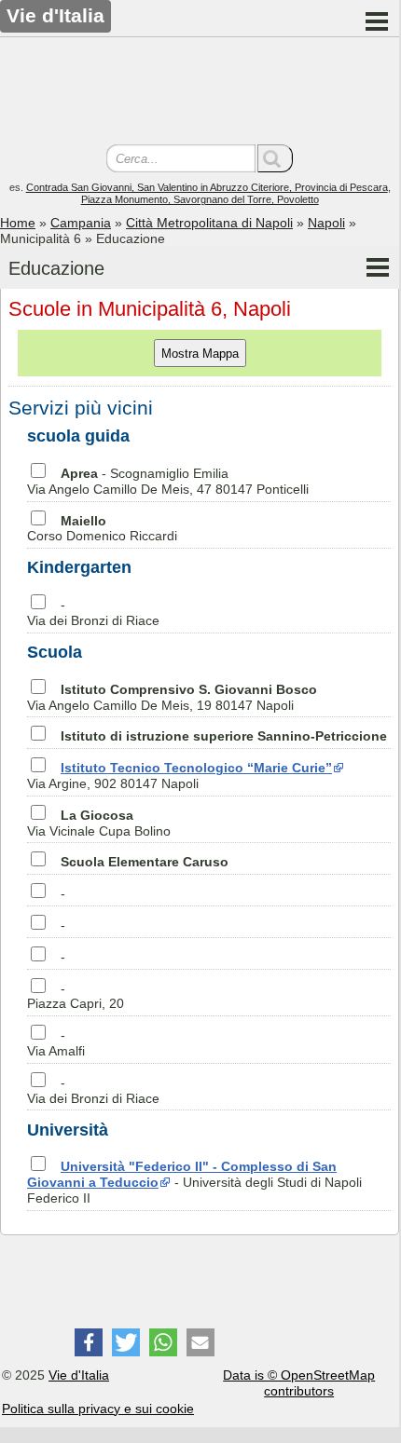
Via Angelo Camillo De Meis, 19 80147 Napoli (172, 697)
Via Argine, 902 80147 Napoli (179, 775)
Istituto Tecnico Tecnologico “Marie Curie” (196, 767)
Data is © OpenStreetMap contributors (299, 1383)
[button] (89, 1342)
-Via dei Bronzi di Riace (93, 612)
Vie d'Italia (78, 1375)
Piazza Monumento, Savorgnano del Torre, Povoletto (200, 199)
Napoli (326, 222)
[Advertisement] (199, 93)
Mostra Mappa (200, 354)
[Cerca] (275, 158)
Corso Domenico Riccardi (102, 528)
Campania (80, 222)
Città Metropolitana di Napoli (209, 222)
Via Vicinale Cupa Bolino (99, 823)
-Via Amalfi (56, 1043)
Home (17, 222)
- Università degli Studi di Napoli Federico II (194, 1182)
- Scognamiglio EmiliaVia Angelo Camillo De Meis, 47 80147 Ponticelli (168, 481)
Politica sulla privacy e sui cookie (98, 1408)
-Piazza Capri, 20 (75, 996)
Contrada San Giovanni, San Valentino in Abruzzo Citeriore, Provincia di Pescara (207, 187)
